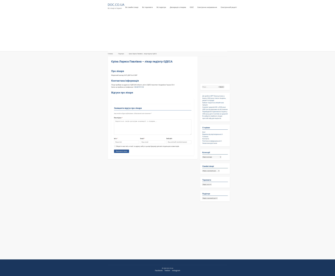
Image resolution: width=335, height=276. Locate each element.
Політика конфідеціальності (212, 141)
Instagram (176, 270)
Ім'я (116, 138)
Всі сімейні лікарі (131, 7)
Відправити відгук (121, 151)
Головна (205, 136)
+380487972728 (138, 87)
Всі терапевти (147, 7)
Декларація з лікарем (178, 7)
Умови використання (209, 143)
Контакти (205, 139)
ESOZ (192, 7)
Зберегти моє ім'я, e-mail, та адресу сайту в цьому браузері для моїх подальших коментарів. (147, 146)
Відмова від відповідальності (212, 134)
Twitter (167, 270)
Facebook (159, 270)
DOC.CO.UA (116, 4)
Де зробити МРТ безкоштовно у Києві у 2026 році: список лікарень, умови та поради (214, 98)
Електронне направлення (207, 7)
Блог (203, 132)
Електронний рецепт (229, 7)
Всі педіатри (161, 7)
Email (142, 138)
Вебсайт (169, 138)
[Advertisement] (167, 36)
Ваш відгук (118, 118)
